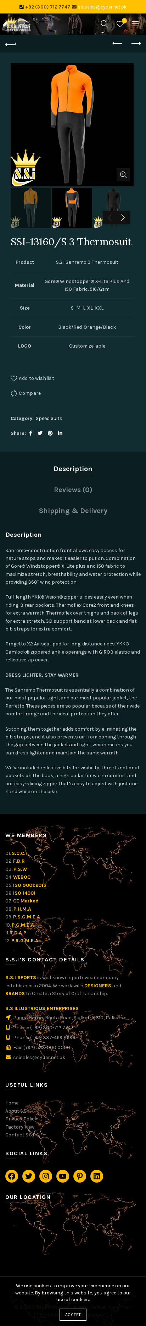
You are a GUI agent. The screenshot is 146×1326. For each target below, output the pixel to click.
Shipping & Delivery (73, 511)
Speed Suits (49, 418)
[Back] (10, 44)
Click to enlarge (123, 174)
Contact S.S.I (19, 1135)
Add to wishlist (36, 378)
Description (73, 469)
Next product (135, 44)
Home (11, 1103)
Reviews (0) (73, 490)
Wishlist (124, 21)
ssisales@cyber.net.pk (102, 7)
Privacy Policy (21, 1119)
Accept (73, 1314)
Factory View (19, 1127)
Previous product (118, 44)
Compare (30, 393)
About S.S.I (17, 1111)
